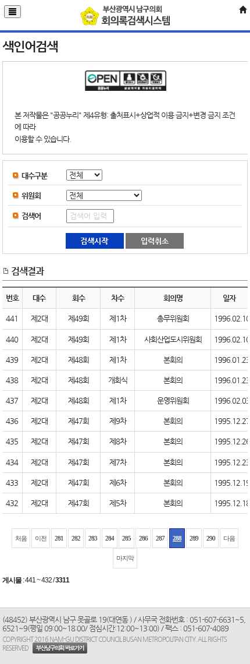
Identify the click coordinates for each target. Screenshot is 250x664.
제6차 (117, 482)
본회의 (173, 359)
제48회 (78, 359)
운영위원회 (173, 400)
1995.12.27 (232, 420)
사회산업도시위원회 (173, 339)
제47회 (78, 420)
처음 (21, 538)
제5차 (117, 503)
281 (59, 538)
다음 (229, 538)
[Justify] (12, 11)
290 (210, 538)
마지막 (125, 557)
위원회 (31, 195)
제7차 (117, 462)
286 (143, 538)
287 (160, 538)
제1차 (117, 318)
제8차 (117, 441)
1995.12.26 (232, 441)
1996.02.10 (232, 318)
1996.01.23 (232, 359)
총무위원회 (173, 318)
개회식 (117, 380)
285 (126, 538)
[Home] (242, 10)
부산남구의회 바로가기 (60, 648)
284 (109, 538)
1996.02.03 (232, 400)
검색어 (31, 215)
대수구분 (34, 175)
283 (92, 538)
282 (76, 538)
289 (194, 538)
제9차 (117, 420)
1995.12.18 (232, 503)
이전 (41, 538)
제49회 (78, 318)
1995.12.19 (232, 482)
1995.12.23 (232, 462)
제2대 (39, 318)
